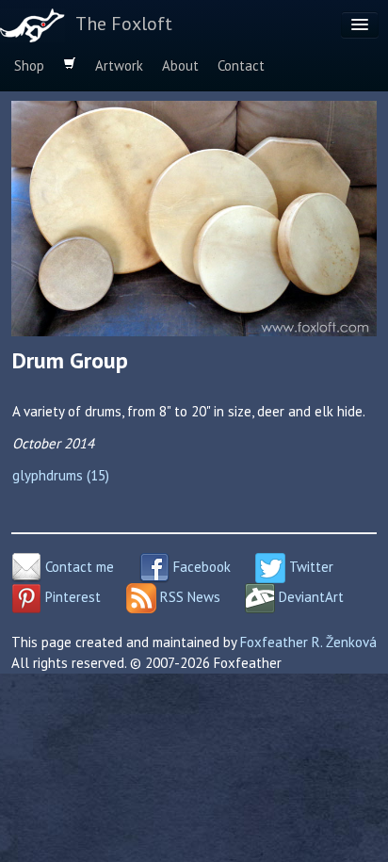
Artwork (119, 65)
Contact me (77, 567)
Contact (241, 65)
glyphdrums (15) (60, 475)
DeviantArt (309, 597)
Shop (29, 65)
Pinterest (71, 597)
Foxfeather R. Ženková (308, 642)
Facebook (200, 567)
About (180, 65)
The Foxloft (123, 23)
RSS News (188, 597)
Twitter (309, 567)
